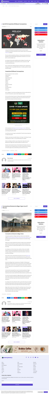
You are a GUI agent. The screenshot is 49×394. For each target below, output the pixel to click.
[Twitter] (3, 55)
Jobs (35, 1)
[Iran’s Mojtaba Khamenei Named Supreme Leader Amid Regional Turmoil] (16, 185)
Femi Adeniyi (4, 26)
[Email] (3, 63)
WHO (16, 150)
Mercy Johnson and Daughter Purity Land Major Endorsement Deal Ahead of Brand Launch (16, 175)
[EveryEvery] (5, 1)
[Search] (45, 1)
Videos (38, 1)
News (16, 1)
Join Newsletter (38, 3)
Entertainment (20, 1)
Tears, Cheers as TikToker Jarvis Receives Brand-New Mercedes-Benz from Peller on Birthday (26, 191)
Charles (3, 210)
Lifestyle (25, 1)
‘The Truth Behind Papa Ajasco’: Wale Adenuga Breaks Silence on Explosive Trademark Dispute (6, 175)
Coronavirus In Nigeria (5, 150)
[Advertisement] (24, 14)
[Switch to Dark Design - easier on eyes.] (47, 1)
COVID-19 (7, 52)
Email (41, 50)
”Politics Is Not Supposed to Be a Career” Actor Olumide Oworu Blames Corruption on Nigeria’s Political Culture (26, 176)
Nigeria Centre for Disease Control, (19, 128)
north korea (12, 150)
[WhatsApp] (3, 61)
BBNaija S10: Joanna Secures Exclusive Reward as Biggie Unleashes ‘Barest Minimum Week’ (16, 3)
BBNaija (32, 1)
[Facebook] (3, 52)
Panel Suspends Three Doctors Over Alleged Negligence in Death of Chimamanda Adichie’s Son (6, 191)
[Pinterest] (3, 57)
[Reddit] (3, 59)
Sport (29, 1)
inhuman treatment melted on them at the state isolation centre (19, 237)
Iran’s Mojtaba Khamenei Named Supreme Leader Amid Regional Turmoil (16, 191)
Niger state (28, 255)
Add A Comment (17, 198)
